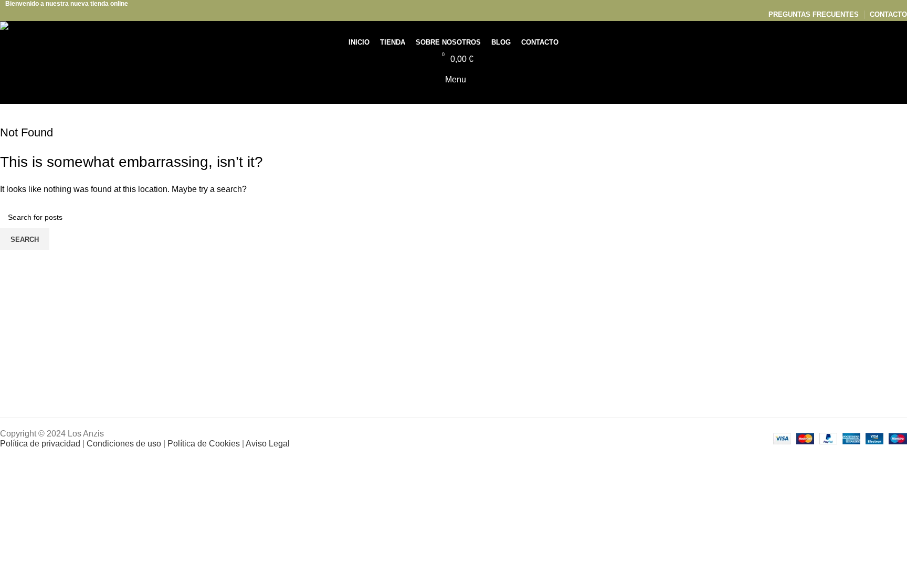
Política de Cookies (203, 443)
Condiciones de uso (124, 443)
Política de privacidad (40, 443)
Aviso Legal (268, 443)
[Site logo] (22, 27)
